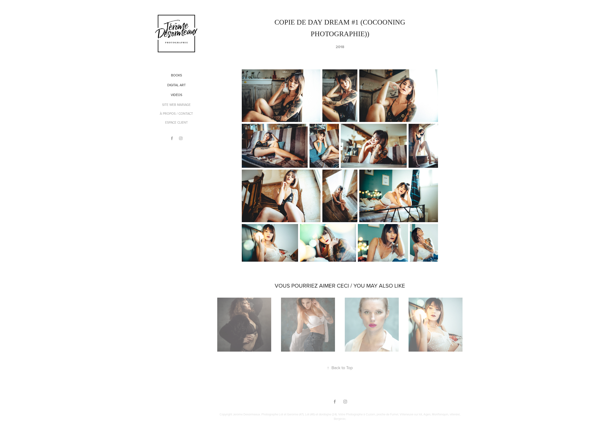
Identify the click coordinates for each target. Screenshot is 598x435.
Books (176, 75)
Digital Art (176, 85)
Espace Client (176, 122)
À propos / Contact (176, 113)
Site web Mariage (176, 104)
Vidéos (176, 95)
